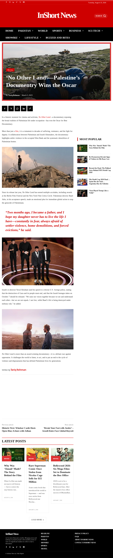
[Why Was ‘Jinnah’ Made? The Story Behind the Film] (13, 454)
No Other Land (44, 117)
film (16, 131)
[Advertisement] (37, 397)
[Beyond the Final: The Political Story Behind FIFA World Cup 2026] (82, 170)
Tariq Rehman (14, 95)
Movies (10, 70)
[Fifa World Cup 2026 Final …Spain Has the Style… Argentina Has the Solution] (82, 182)
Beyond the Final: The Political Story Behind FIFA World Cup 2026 (100, 170)
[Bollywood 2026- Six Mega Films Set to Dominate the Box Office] (62, 454)
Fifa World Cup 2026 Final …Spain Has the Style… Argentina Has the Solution (99, 181)
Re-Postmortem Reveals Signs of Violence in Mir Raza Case (99, 158)
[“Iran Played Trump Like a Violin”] (82, 193)
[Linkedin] (13, 2)
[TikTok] (17, 2)
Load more (36, 520)
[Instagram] (10, 2)
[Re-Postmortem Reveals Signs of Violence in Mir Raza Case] (82, 159)
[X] (20, 2)
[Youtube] (24, 2)
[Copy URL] (30, 108)
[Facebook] (6, 2)
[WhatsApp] (17, 108)
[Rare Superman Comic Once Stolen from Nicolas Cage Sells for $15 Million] (37, 454)
